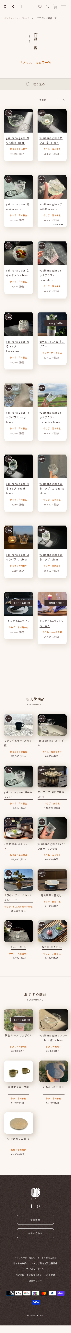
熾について (34, 1257)
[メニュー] (63, 6)
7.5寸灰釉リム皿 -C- (18, 1138)
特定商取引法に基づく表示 (29, 1274)
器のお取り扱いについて (25, 1263)
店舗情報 (53, 1263)
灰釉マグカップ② (18, 1087)
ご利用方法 (43, 1263)
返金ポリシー (35, 1280)
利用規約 (50, 1274)
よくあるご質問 (49, 1257)
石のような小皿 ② (54, 1087)
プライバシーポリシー (35, 1269)
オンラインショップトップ (16, 18)
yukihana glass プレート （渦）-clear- (54, 1038)
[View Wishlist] (40, 6)
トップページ (20, 1257)
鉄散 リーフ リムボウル (18, 1035)
